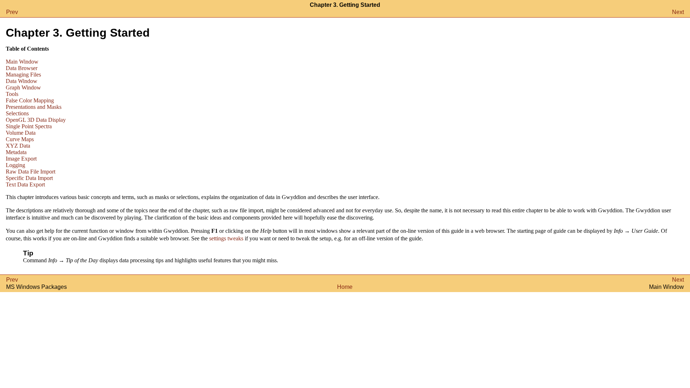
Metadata (16, 152)
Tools (12, 94)
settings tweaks (226, 238)
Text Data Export (25, 184)
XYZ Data (18, 146)
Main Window (22, 62)
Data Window (21, 81)
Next (678, 12)
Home (345, 287)
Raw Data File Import (30, 171)
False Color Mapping (30, 100)
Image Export (21, 159)
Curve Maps (20, 139)
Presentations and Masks (33, 107)
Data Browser (21, 68)
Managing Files (23, 74)
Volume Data (21, 133)
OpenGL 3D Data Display (36, 120)
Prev (12, 12)
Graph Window (23, 87)
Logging (15, 165)
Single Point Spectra (29, 126)
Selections (17, 113)
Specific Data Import (29, 178)
